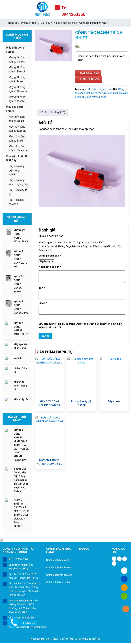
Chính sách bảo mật (57, 560)
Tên (42, 287)
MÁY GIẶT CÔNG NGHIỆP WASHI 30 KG (21, 236)
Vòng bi (18, 358)
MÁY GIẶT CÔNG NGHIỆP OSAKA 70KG (21, 307)
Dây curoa (114, 401)
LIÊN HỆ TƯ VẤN (89, 79)
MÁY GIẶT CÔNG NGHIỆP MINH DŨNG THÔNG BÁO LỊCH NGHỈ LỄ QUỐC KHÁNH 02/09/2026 (21, 445)
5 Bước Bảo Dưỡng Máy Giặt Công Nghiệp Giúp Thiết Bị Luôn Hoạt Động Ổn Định (21, 480)
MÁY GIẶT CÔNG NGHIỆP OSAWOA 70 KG (20, 259)
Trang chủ (13, 22)
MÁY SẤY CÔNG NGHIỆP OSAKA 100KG (19, 284)
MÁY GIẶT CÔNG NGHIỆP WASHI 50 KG (21, 329)
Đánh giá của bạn (50, 255)
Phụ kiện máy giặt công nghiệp (16, 170)
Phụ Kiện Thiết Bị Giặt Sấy (35, 22)
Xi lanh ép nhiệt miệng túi (20, 386)
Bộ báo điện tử (20, 370)
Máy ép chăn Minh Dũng (21, 346)
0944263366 (29, 623)
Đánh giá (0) (57, 112)
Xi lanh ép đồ (21, 399)
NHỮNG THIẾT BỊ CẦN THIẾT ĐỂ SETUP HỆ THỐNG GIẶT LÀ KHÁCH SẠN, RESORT (21, 513)
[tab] (43, 112)
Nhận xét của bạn (50, 266)
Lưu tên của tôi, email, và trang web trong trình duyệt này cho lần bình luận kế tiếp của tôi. (80, 325)
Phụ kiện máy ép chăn (65, 22)
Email (43, 303)
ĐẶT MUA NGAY (89, 73)
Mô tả (42, 112)
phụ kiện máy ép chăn (94, 96)
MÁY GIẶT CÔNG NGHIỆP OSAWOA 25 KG (49, 464)
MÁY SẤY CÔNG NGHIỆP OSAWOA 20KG (49, 405)
